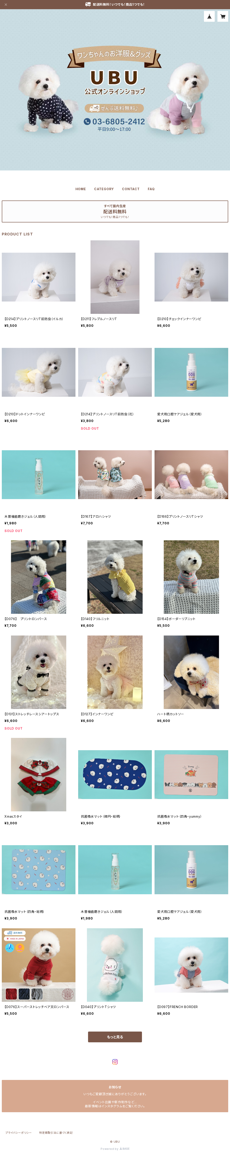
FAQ (151, 189)
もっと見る (115, 1037)
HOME (80, 189)
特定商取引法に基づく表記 (56, 1132)
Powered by (110, 1149)
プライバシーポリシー (18, 1132)
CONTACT (131, 189)
